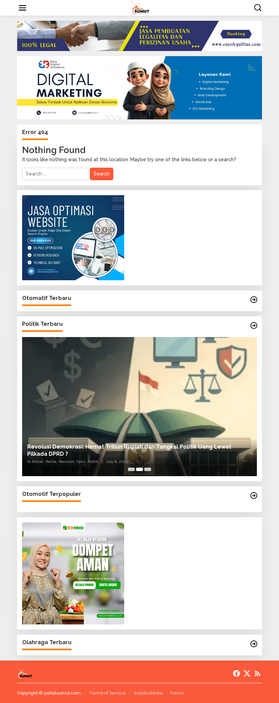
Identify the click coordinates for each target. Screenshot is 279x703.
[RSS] (257, 673)
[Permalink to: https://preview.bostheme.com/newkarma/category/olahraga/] (254, 644)
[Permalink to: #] (254, 300)
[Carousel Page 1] (131, 469)
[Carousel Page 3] (147, 469)
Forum (177, 693)
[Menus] (22, 8)
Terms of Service (107, 693)
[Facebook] (236, 673)
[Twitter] (247, 673)
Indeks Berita (148, 693)
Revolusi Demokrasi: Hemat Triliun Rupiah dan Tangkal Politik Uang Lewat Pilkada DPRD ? (129, 450)
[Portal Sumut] (140, 7)
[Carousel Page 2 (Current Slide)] (139, 469)
